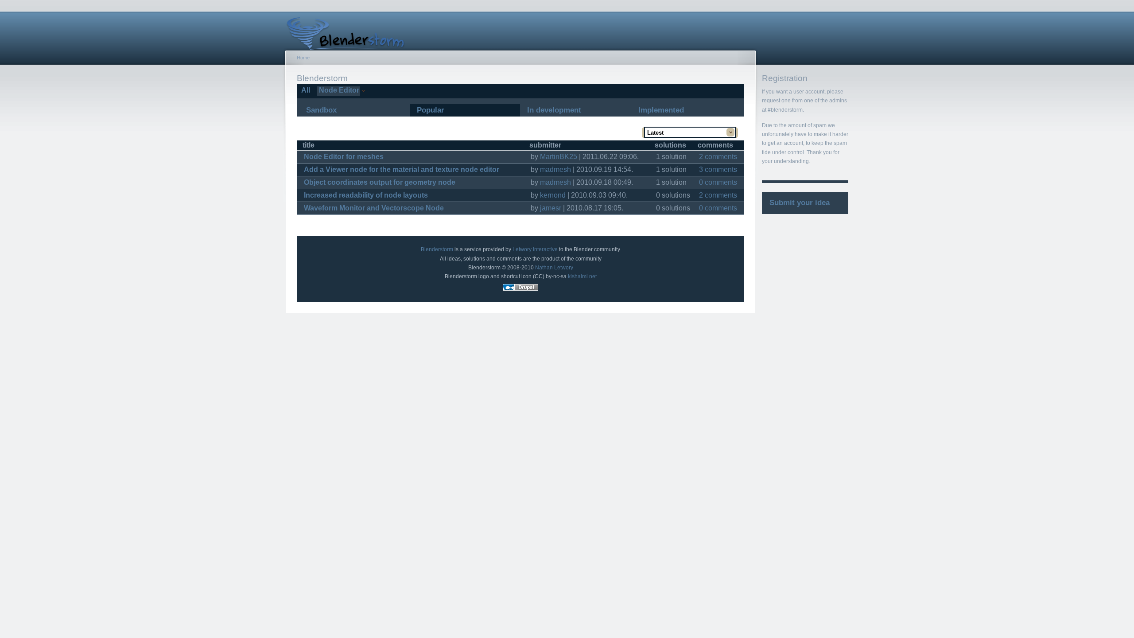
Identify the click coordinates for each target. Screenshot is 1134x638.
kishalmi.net (582, 276)
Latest (655, 132)
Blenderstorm (437, 249)
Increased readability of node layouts (366, 195)
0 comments (718, 182)
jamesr (550, 208)
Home (303, 57)
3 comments (718, 169)
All (304, 90)
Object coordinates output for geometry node (379, 182)
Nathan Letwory (554, 268)
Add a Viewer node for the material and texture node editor (401, 169)
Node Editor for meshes (344, 156)
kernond (553, 195)
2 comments (718, 156)
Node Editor (338, 90)
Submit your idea (799, 202)
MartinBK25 (558, 156)
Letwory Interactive (535, 249)
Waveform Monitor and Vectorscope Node (374, 208)
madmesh (555, 169)
